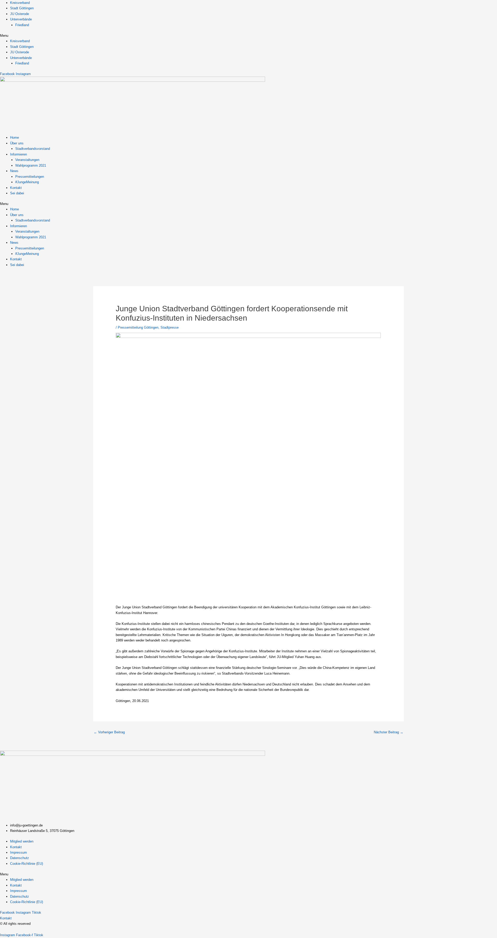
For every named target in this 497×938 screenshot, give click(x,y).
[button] (248, 35)
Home (14, 137)
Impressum (18, 852)
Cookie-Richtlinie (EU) (26, 864)
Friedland (22, 25)
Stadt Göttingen (22, 8)
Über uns (17, 143)
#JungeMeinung (27, 182)
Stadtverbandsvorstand (32, 149)
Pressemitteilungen (29, 177)
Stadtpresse (169, 327)
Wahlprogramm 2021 (30, 165)
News (14, 171)
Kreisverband (20, 3)
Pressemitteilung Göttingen (138, 327)
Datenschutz (19, 858)
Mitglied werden (21, 841)
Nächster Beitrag (388, 732)
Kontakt (16, 188)
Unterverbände (21, 19)
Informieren (18, 154)
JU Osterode (19, 14)
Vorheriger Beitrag (109, 732)
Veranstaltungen (27, 160)
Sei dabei (17, 193)
